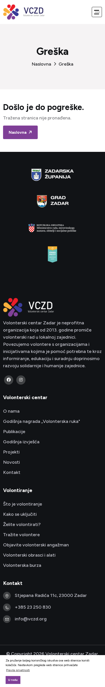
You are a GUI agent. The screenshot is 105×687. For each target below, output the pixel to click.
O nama (11, 411)
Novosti (11, 462)
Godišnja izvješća (21, 442)
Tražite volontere (21, 534)
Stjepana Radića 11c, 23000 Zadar (51, 595)
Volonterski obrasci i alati (29, 555)
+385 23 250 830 (33, 607)
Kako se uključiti (20, 514)
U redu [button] (13, 680)
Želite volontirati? (22, 524)
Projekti (11, 452)
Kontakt (11, 472)
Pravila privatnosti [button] (18, 670)
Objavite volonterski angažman (36, 545)
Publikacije (14, 431)
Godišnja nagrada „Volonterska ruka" (41, 421)
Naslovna (41, 64)
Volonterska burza (22, 565)
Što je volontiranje (22, 504)
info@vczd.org (31, 619)
